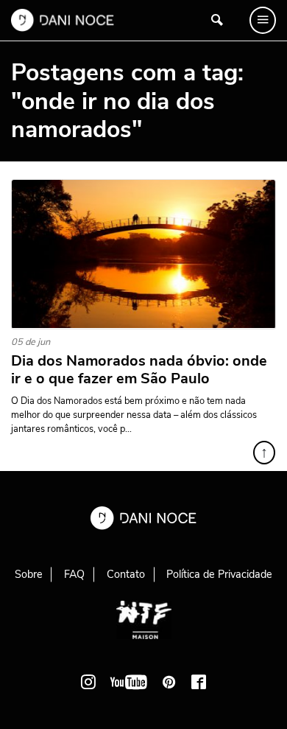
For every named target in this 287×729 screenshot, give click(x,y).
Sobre (29, 574)
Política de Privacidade (219, 574)
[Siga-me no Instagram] (88, 681)
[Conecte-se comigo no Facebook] (198, 681)
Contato (126, 574)
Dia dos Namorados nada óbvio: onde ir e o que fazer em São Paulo (139, 370)
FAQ (74, 574)
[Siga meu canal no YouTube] (128, 681)
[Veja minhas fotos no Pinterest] (169, 681)
